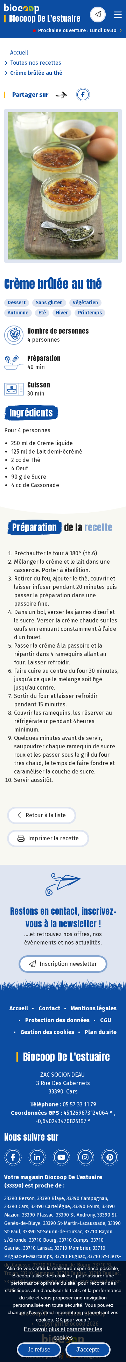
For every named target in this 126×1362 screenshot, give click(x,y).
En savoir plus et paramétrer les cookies (63, 1332)
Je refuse (39, 1350)
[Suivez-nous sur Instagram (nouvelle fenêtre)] (85, 1157)
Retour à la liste (46, 815)
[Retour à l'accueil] (21, 8)
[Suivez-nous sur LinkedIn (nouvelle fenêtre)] (37, 1157)
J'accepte (88, 1350)
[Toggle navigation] (118, 17)
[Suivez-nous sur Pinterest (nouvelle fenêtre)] (109, 1157)
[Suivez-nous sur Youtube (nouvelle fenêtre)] (61, 1157)
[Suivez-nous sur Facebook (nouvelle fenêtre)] (13, 1157)
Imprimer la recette (53, 838)
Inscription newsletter (68, 964)
